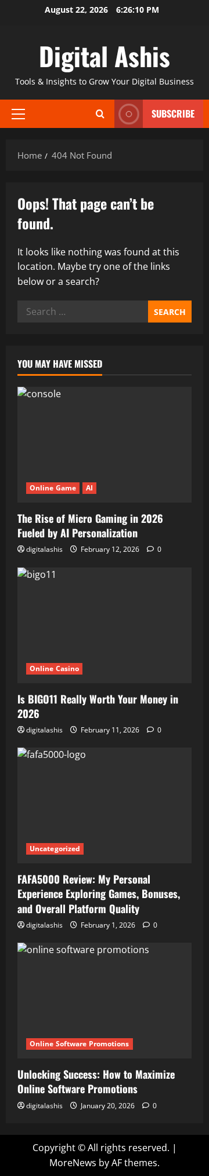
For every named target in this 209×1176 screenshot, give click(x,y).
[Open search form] (100, 113)
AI (89, 488)
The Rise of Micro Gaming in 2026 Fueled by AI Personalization (90, 525)
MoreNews (72, 1162)
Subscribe (173, 113)
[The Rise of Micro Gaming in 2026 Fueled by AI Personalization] (104, 445)
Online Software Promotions (79, 1044)
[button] (18, 114)
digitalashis (44, 549)
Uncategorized (55, 848)
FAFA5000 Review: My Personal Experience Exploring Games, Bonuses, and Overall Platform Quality (98, 893)
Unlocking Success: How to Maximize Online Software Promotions (96, 1081)
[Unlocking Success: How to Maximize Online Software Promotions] (104, 1000)
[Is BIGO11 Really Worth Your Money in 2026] (104, 625)
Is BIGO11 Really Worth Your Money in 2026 (97, 706)
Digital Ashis (104, 56)
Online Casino (54, 668)
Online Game (53, 488)
